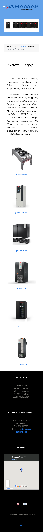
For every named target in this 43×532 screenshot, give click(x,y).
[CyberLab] (21, 272)
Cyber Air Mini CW (21, 213)
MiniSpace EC (21, 364)
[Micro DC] (21, 310)
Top (22, 526)
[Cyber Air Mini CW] (21, 196)
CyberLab (21, 288)
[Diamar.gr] (21, 7)
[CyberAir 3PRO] (21, 234)
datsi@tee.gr (21, 432)
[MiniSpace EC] (21, 348)
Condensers (21, 175)
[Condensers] (21, 158)
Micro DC (22, 326)
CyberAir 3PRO (21, 251)
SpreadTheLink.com (26, 515)
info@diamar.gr (24, 429)
